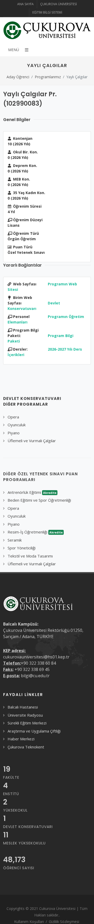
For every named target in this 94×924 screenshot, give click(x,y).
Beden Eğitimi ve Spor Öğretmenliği (39, 500)
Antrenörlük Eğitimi (32, 492)
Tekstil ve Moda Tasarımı (30, 556)
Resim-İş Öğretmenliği (35, 532)
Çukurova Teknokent (26, 746)
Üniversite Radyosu (25, 715)
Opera (13, 416)
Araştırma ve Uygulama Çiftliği (34, 731)
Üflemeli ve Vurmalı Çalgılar (32, 440)
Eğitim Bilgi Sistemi (47, 12)
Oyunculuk (17, 424)
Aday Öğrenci (18, 76)
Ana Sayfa (25, 4)
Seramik (15, 540)
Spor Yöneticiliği (22, 547)
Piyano (14, 432)
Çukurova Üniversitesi (58, 4)
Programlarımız (48, 76)
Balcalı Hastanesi (23, 707)
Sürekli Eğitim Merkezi (27, 722)
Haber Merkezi (21, 738)
